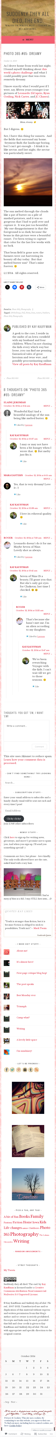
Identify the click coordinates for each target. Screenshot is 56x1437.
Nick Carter (22, 96)
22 (27, 1387)
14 (20, 1381)
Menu (29, 39)
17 (41, 1381)
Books (24, 1216)
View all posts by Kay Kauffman (31, 364)
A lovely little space (27, 1040)
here (12, 837)
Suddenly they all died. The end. (28, 17)
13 (13, 1381)
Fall (23, 313)
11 (48, 1374)
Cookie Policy (15, 1426)
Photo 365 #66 (43, 378)
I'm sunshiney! (24, 1051)
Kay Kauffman (19, 435)
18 (48, 1381)
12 (6, 1381)
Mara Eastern (13, 475)
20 (13, 1387)
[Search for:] (28, 782)
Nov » (14, 1402)
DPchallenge (16, 313)
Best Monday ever (26, 995)
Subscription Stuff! (28, 792)
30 (34, 1394)
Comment (39, 746)
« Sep (6, 1402)
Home (28, 313)
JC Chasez (42, 96)
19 (6, 1387)
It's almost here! (25, 962)
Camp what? (23, 1017)
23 (34, 1387)
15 (27, 1381)
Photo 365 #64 (12, 378)
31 (41, 1394)
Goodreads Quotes (44, 935)
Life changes (13, 1228)
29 (27, 1394)
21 (20, 1387)
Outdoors (46, 313)
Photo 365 (16, 309)
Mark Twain (40, 928)
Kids (43, 1222)
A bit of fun (11, 1216)
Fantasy (8, 1222)
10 (41, 1374)
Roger (8, 538)
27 (13, 1394)
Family (37, 1216)
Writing (21, 1028)
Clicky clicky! (14, 818)
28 (20, 1394)
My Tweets (9, 1270)
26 (6, 1394)
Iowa (33, 313)
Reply (47, 406)
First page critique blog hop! (32, 973)
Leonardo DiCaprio (30, 93)
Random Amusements (28, 1251)
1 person (28, 425)
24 (41, 1387)
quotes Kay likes (19, 911)
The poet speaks (25, 984)
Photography (26, 309)
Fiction (17, 1222)
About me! (22, 951)
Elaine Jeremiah (15, 402)
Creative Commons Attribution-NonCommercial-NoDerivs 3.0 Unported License (25, 1291)
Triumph (21, 1006)
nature (38, 313)
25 (48, 1387)
